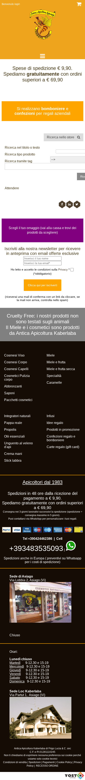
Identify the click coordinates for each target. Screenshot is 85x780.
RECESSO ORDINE (47, 765)
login (17, 4)
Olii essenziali (14, 436)
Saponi (9, 393)
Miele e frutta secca (61, 369)
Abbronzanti (13, 386)
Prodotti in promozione (63, 429)
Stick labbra (12, 460)
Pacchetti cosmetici (18, 400)
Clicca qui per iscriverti (42, 285)
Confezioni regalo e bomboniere (61, 438)
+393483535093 (36, 548)
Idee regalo (55, 423)
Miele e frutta (56, 362)
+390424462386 (40, 538)
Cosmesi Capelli (16, 369)
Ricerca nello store (61, 137)
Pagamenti (48, 762)
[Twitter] (77, 204)
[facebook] (62, 204)
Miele (51, 355)
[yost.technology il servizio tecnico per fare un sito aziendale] (74, 778)
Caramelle (54, 382)
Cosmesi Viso (14, 355)
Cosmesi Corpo (15, 362)
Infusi (50, 416)
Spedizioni (35, 762)
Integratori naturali (17, 416)
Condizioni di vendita (15, 762)
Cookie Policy (64, 762)
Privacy (63, 269)
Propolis (10, 429)
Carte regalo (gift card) (63, 447)
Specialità (54, 376)
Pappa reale (13, 423)
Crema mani (13, 453)
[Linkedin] (69, 204)
